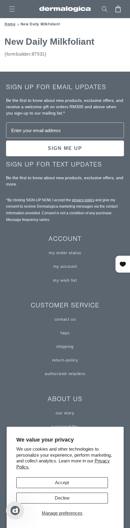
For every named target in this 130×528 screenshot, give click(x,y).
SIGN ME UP (65, 148)
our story (65, 412)
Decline (62, 497)
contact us (65, 319)
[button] (12, 9)
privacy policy (83, 200)
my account (65, 266)
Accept (62, 482)
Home (10, 24)
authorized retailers (65, 373)
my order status (65, 252)
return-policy (65, 360)
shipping (65, 346)
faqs (64, 332)
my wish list (65, 280)
